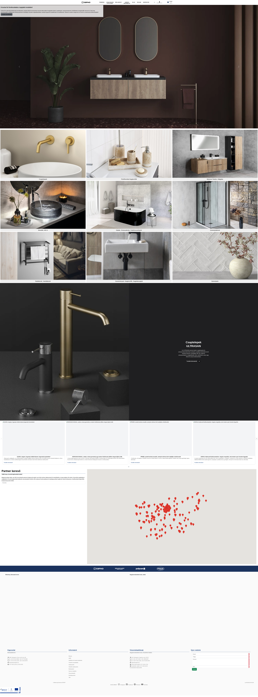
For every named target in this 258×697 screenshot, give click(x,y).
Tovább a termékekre (7, 14)
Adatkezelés (71, 664)
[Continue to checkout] (173, 2)
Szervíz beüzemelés (127, 3)
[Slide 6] (133, 116)
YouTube (145, 684)
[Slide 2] (125, 116)
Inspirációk (146, 2)
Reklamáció (118, 2)
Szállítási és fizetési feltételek (75, 660)
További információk (192, 361)
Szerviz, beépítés (72, 671)
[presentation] (256, 438)
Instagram (122, 684)
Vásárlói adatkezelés (73, 666)
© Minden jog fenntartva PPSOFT (59, 682)
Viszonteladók (72, 673)
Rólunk (139, 2)
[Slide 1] (123, 116)
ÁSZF (70, 658)
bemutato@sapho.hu (14, 662)
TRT (70, 677)
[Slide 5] (131, 116)
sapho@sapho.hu (135, 662)
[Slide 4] (129, 116)
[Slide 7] (135, 116)
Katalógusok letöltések (110, 3)
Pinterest (138, 684)
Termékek (101, 2)
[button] (128, 466)
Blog (133, 2)
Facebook (130, 684)
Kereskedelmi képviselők (136, 667)
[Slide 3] (127, 116)
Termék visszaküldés (73, 662)
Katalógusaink (72, 675)
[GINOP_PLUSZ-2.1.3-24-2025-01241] (10, 690)
